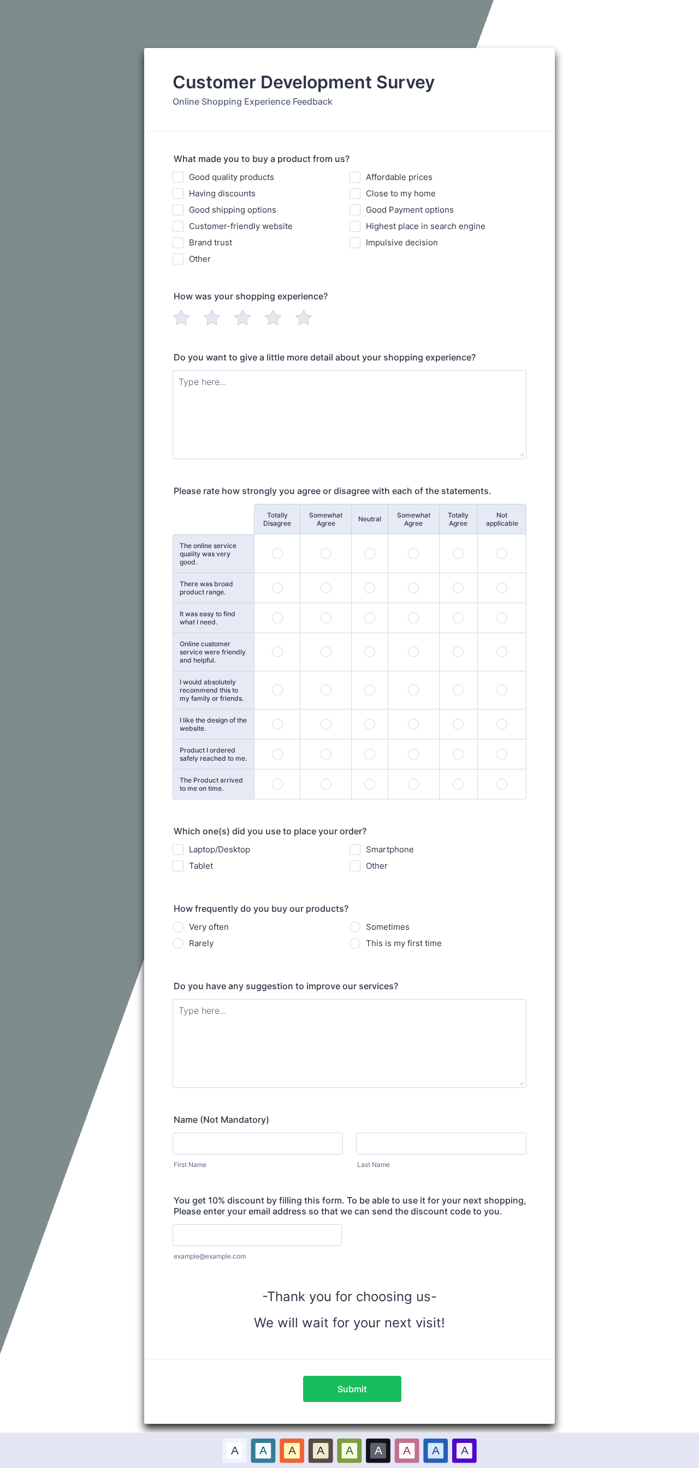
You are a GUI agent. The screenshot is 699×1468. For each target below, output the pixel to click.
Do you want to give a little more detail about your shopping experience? (325, 357)
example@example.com (210, 1256)
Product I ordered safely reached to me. (213, 754)
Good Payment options (410, 209)
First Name (190, 1164)
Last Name (373, 1164)
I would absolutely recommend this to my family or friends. (212, 690)
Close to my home (401, 193)
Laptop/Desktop (219, 849)
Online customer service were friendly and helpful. (213, 652)
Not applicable (502, 519)
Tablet (201, 866)
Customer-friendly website (241, 226)
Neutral (369, 519)
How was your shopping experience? (251, 296)
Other (200, 259)
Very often (209, 927)
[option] (234, 1450)
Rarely (201, 943)
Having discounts (222, 193)
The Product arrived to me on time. (211, 784)
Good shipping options (232, 209)
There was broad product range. (206, 588)
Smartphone (390, 849)
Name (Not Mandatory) (221, 1119)
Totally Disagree (277, 519)
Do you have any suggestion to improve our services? (286, 985)
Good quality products (231, 177)
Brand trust (210, 242)
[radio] (181, 317)
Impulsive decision (402, 242)
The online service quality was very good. (208, 554)
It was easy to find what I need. (207, 618)
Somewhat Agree (325, 519)
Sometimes (388, 927)
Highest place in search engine (425, 226)
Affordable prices (399, 177)
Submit (352, 1388)
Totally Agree (458, 519)
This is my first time (404, 943)
